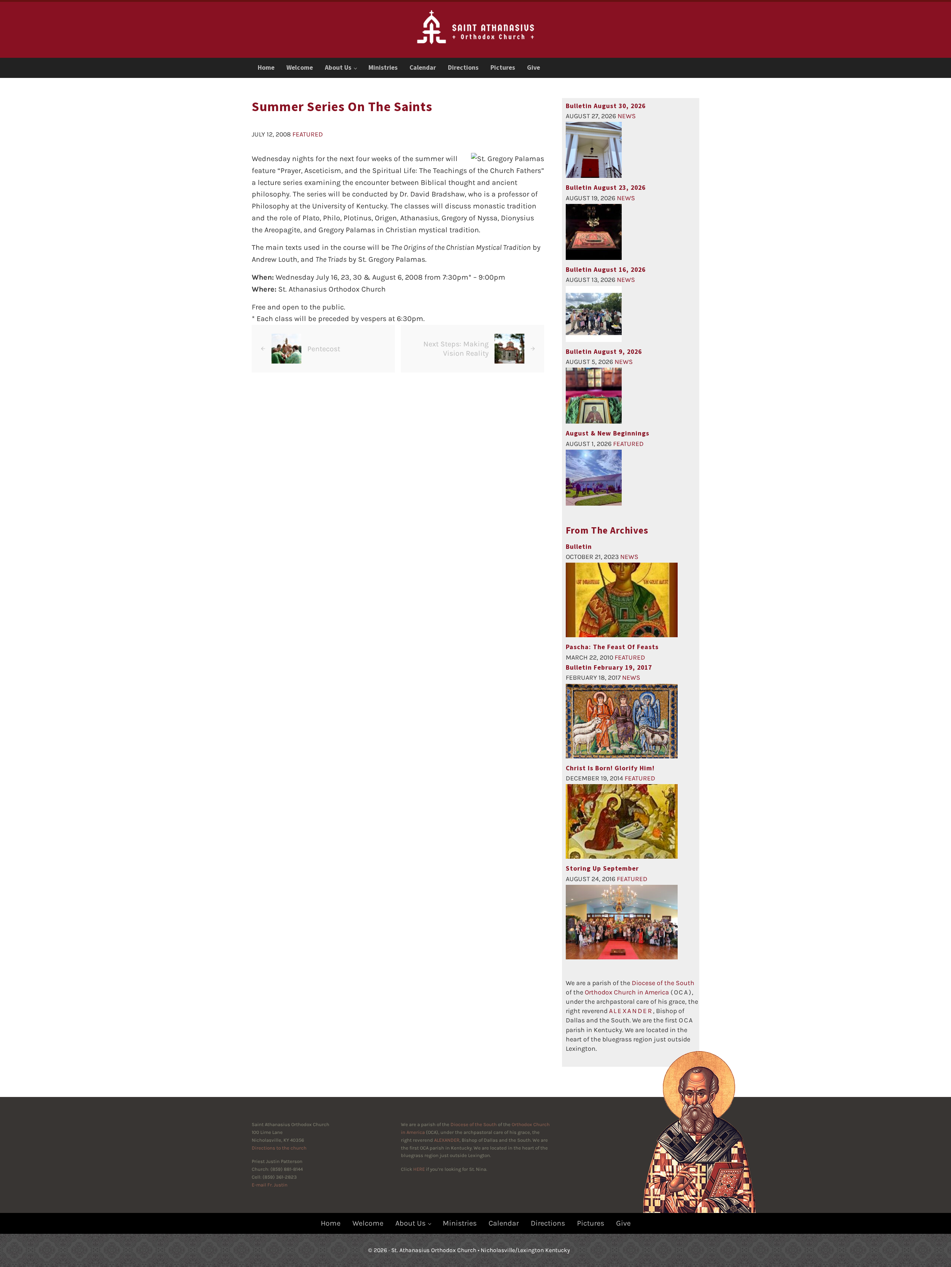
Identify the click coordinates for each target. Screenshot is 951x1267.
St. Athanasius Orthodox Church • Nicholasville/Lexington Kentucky (480, 1250)
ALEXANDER (446, 1140)
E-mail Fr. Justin (270, 1185)
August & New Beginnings (607, 433)
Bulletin (579, 547)
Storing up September (602, 868)
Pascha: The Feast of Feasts (612, 647)
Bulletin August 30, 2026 (606, 106)
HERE (419, 1169)
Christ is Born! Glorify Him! (610, 768)
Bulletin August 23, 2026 (606, 187)
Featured (307, 134)
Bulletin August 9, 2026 (604, 352)
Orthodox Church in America (627, 992)
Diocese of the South (663, 983)
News (627, 116)
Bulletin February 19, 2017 (609, 667)
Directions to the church (279, 1148)
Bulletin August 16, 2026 (606, 269)
